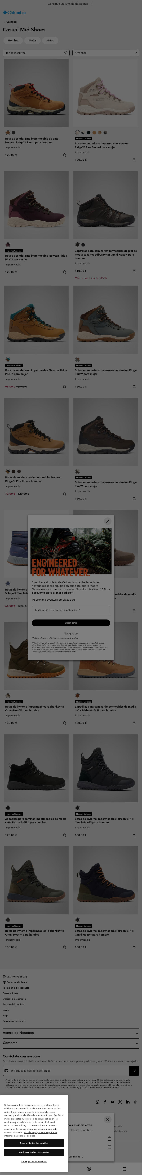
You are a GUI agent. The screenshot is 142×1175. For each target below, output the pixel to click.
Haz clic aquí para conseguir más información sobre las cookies (30, 1134)
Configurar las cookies (34, 1161)
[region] (34, 1133)
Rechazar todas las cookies (34, 1152)
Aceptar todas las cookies (34, 1143)
